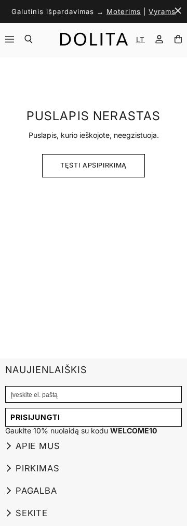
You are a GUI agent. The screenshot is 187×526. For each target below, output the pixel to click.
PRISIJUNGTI (35, 417)
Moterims (123, 11)
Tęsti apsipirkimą (93, 165)
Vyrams (162, 11)
